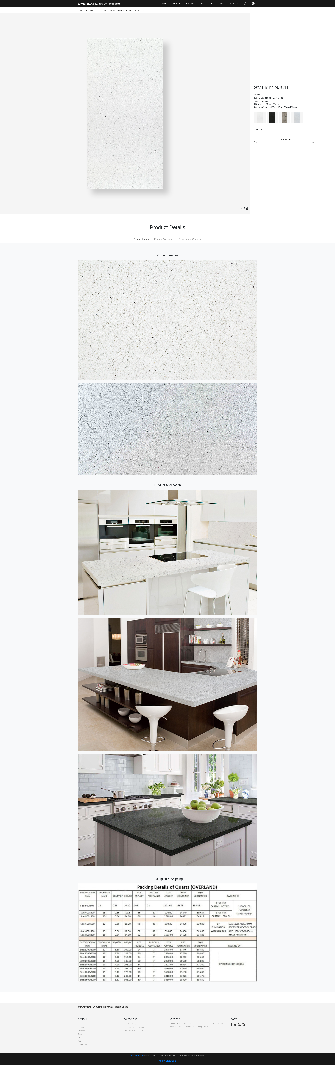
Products (190, 3)
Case (201, 3)
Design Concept (116, 10)
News (220, 3)
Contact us (233, 3)
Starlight (128, 10)
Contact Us (285, 139)
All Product (89, 10)
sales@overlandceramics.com (142, 1024)
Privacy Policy (137, 1055)
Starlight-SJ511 (140, 10)
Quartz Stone (102, 10)
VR (210, 3)
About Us (176, 3)
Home (163, 3)
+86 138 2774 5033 (136, 1027)
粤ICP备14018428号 (167, 1061)
